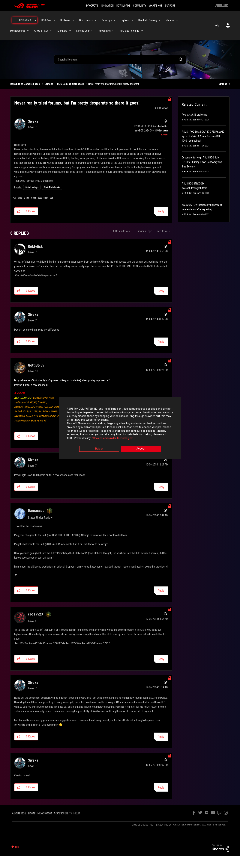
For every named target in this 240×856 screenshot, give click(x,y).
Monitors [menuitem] (62, 30)
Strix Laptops (31, 187)
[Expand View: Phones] (177, 20)
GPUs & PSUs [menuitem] (41, 30)
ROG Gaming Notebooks (70, 83)
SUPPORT (170, 5)
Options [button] (222, 83)
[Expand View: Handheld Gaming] (160, 20)
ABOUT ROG (19, 813)
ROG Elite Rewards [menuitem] (129, 30)
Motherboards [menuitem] (17, 30)
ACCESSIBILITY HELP (67, 813)
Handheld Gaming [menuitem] (147, 20)
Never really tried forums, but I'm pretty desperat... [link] (114, 83)
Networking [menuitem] (105, 30)
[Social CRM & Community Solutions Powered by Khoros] (220, 847)
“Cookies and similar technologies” (113, 438)
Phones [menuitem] (170, 20)
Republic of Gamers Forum (25, 83)
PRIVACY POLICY (163, 824)
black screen (30, 197)
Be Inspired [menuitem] (25, 20)
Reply (161, 211)
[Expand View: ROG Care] (54, 20)
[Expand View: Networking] (113, 30)
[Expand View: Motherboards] (28, 30)
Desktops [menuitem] (107, 20)
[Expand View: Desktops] (114, 20)
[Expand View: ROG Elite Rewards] (142, 30)
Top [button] (17, 846)
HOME (31, 813)
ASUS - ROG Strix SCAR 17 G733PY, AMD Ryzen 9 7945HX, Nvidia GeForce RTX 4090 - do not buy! (203, 136)
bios (20, 197)
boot (40, 197)
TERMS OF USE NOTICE (141, 824)
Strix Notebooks (52, 187)
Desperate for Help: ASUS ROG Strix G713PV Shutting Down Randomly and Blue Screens (202, 162)
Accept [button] (140, 448)
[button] (18, 211)
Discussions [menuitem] (86, 20)
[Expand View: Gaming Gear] (92, 30)
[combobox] (120, 59)
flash (46, 197)
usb (51, 197)
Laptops (48, 83)
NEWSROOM (44, 813)
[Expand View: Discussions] (95, 20)
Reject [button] (99, 448)
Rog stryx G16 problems (194, 114)
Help (217, 25)
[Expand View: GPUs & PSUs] (51, 30)
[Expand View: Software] (73, 20)
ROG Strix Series (191, 119)
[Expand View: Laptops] (132, 20)
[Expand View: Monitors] (70, 30)
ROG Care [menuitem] (46, 20)
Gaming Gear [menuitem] (83, 30)
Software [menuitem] (65, 20)
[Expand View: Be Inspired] (35, 20)
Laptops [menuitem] (125, 20)
